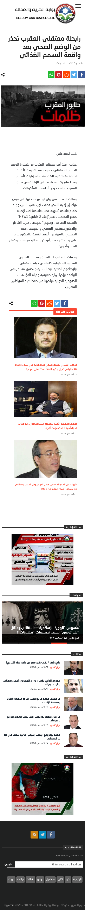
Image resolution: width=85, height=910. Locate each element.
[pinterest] (58, 74)
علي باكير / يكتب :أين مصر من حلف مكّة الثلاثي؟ (33, 662)
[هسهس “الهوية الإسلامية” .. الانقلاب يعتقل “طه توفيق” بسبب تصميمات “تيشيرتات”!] (42, 622)
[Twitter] (42, 835)
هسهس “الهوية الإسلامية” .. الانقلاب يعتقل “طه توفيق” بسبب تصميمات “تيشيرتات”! (45, 629)
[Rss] (34, 835)
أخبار (68, 879)
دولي (40, 879)
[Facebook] (51, 835)
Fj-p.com (9, 905)
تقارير (60, 879)
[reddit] (66, 74)
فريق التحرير (73, 638)
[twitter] (74, 74)
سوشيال (50, 879)
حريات (59, 63)
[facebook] (81, 74)
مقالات (30, 879)
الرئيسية (77, 879)
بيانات (20, 879)
